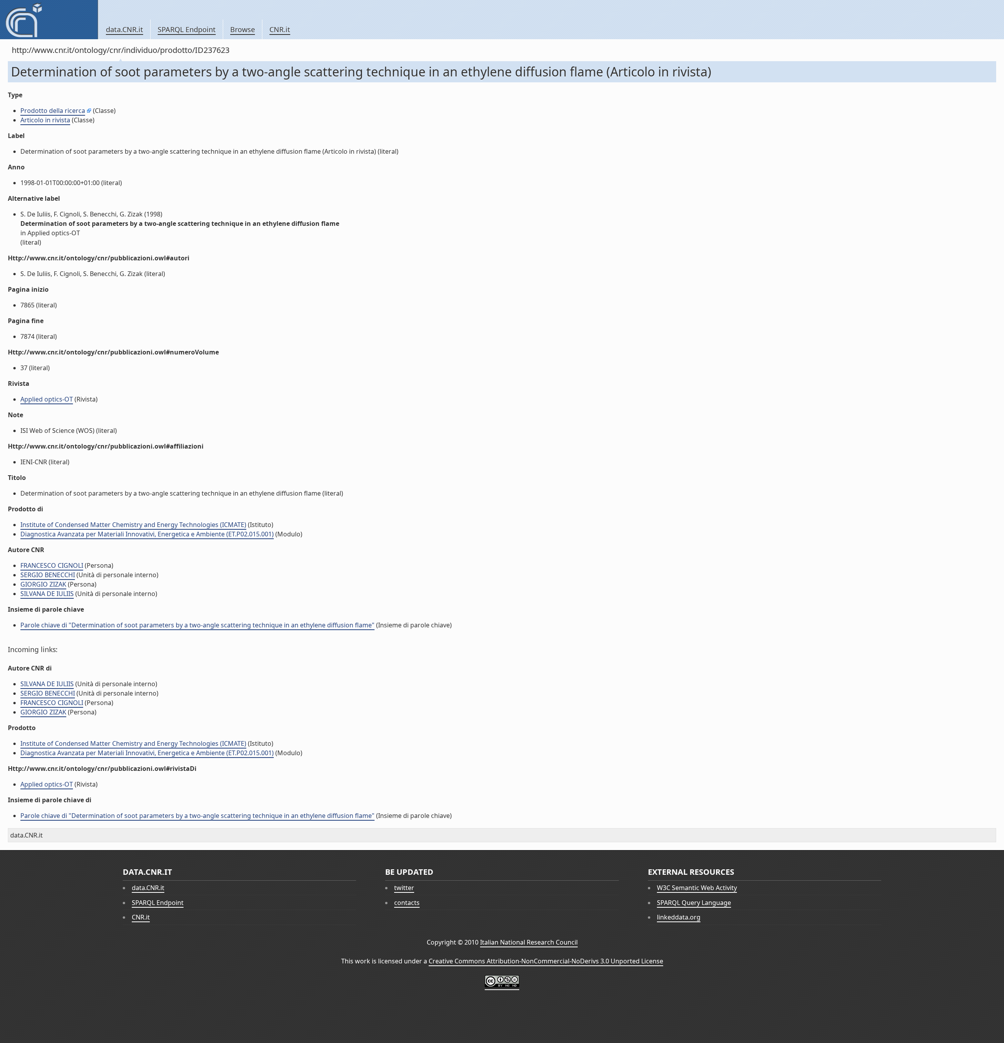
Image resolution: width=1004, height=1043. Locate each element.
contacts (407, 902)
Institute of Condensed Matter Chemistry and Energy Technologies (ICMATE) (133, 524)
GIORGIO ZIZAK (43, 584)
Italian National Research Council (529, 942)
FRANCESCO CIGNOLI (51, 565)
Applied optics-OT (46, 399)
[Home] (49, 19)
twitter (404, 887)
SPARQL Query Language (694, 902)
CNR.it (279, 29)
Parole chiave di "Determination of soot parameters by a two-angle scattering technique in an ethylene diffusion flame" (197, 625)
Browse (242, 29)
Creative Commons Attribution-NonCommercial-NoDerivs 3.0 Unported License (546, 961)
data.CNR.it (124, 29)
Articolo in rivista (45, 120)
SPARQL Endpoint (187, 29)
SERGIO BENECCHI (47, 575)
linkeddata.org (678, 917)
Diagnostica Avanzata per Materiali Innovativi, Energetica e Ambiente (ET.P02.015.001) (147, 534)
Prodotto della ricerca (52, 110)
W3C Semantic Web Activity (697, 887)
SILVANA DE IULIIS (47, 593)
